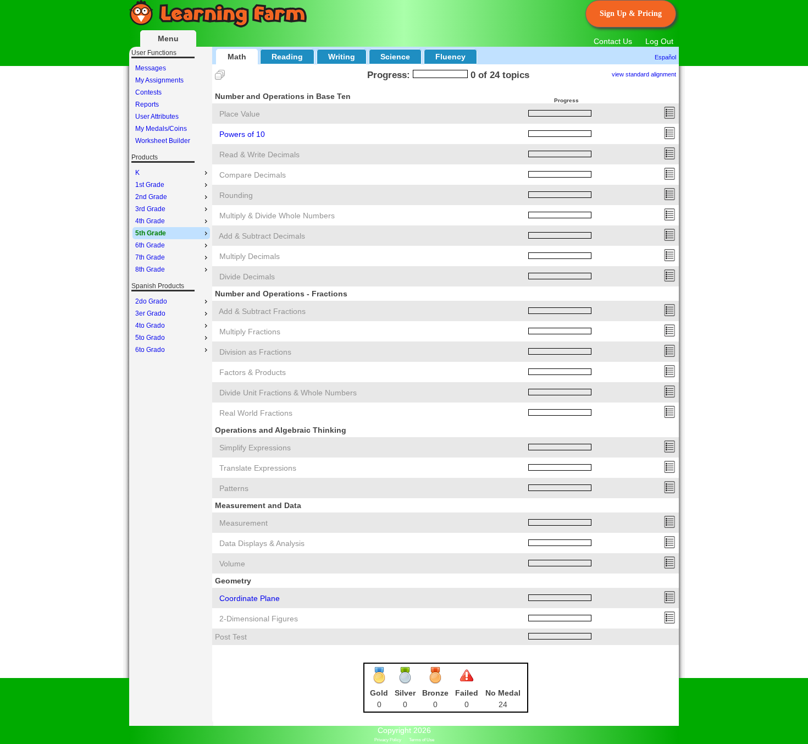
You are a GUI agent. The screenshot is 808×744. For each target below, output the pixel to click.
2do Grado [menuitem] (151, 301)
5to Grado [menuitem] (150, 337)
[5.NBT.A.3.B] (669, 177)
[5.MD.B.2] (669, 546)
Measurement (243, 523)
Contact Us (613, 41)
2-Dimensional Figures (258, 618)
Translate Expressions (257, 468)
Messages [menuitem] (150, 68)
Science (395, 56)
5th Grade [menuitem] (150, 233)
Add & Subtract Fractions (262, 311)
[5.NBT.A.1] (669, 116)
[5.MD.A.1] (669, 525)
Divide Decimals (247, 276)
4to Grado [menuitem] (150, 325)
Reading (287, 56)
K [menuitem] (137, 173)
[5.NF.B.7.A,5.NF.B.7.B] (669, 395)
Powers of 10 (242, 134)
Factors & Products (252, 372)
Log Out (659, 41)
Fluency (450, 56)
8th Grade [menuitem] (150, 269)
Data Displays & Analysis (262, 543)
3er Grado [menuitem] (150, 313)
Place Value (239, 113)
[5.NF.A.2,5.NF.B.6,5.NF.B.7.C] (669, 415)
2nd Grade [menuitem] (151, 197)
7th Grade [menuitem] (150, 257)
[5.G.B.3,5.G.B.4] (669, 621)
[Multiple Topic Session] (220, 75)
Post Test (231, 636)
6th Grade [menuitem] (150, 245)
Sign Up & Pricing (631, 13)
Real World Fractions (255, 413)
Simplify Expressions (255, 447)
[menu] (171, 104)
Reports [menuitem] (147, 104)
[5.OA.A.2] (669, 470)
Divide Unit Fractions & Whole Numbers (288, 392)
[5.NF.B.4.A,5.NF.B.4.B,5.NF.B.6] (669, 334)
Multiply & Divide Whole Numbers (277, 215)
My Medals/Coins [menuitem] (161, 129)
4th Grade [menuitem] (150, 221)
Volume (232, 563)
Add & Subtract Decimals (262, 236)
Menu (168, 38)
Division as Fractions (255, 352)
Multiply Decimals (249, 256)
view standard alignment (644, 74)
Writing (341, 56)
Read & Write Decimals (259, 154)
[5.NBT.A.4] (669, 198)
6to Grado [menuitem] (150, 350)
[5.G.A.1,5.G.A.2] (669, 601)
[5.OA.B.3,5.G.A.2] (669, 491)
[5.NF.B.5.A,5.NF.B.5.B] (669, 375)
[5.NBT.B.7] (669, 238)
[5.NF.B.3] (669, 354)
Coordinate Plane (249, 598)
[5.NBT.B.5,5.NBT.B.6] (669, 218)
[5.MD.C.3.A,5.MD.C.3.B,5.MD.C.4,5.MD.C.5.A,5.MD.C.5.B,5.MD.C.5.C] (669, 566)
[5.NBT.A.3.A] (669, 157)
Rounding (236, 195)
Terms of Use (421, 739)
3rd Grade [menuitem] (150, 209)
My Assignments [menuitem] (159, 80)
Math (237, 56)
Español (665, 57)
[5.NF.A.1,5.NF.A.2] (669, 314)
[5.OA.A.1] (669, 450)
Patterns (233, 488)
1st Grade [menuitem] (149, 185)
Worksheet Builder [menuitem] (162, 141)
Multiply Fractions (249, 331)
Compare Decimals (252, 174)
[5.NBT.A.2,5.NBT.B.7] (669, 137)
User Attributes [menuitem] (157, 116)
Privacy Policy (387, 739)
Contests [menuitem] (148, 92)
